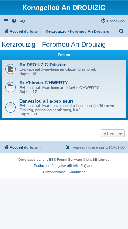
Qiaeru (89, 166)
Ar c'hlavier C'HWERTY (43, 82)
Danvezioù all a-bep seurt (46, 101)
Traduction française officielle (57, 166)
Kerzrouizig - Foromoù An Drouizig (54, 44)
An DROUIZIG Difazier (42, 64)
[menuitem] (18, 21)
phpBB (48, 159)
